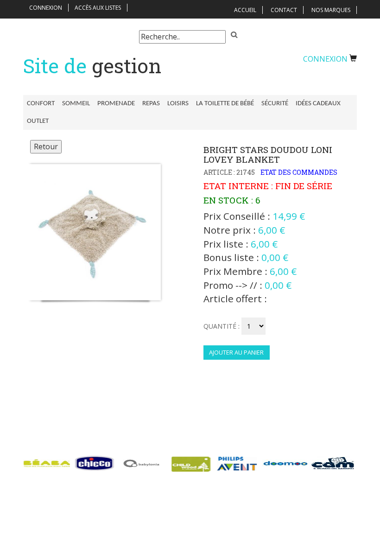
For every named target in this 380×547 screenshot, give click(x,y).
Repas (151, 103)
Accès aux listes (98, 8)
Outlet (38, 121)
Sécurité (274, 103)
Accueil (245, 10)
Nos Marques (330, 10)
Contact (284, 10)
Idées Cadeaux (318, 103)
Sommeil (76, 103)
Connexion (45, 8)
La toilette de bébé (225, 103)
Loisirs (178, 103)
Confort (41, 103)
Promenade (116, 103)
